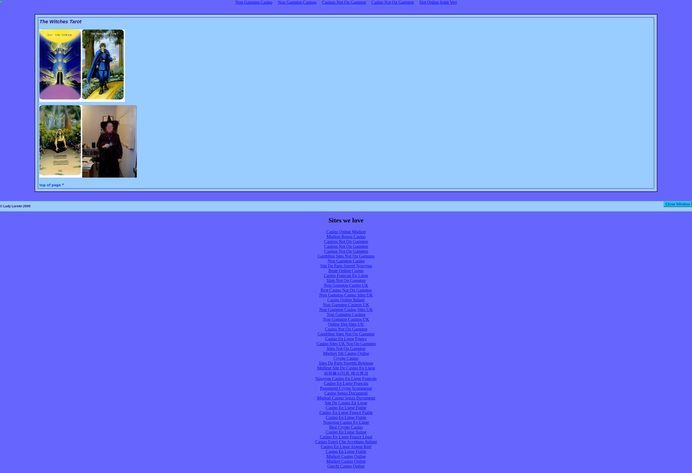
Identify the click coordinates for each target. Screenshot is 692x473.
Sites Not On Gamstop (346, 348)
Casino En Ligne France (346, 339)
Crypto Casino (346, 358)
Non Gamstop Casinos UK (346, 304)
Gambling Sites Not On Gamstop (346, 256)
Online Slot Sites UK (346, 324)
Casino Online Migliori (346, 231)
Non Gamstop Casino (346, 261)
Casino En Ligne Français (346, 383)
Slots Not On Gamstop (346, 280)
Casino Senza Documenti (346, 393)
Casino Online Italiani (346, 300)
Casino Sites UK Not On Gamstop (346, 343)
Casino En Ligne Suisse (346, 432)
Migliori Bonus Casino (346, 236)
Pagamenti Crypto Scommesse (346, 388)
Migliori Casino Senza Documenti (346, 398)
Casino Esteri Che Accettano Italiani (346, 441)
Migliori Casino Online (346, 456)
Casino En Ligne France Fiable (346, 412)
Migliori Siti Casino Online (346, 353)
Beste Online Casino (346, 270)
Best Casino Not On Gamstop (346, 290)
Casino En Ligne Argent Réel (346, 446)
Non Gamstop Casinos (346, 314)
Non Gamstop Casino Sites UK (346, 295)
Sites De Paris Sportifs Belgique (346, 363)
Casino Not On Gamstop (346, 329)
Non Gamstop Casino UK (346, 285)
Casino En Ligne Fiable (346, 407)
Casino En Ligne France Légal (346, 437)
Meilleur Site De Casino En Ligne (346, 368)
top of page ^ (51, 185)
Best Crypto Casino (346, 427)
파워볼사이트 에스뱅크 (346, 373)
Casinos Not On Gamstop (346, 241)
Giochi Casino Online (346, 466)
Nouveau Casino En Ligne (346, 422)
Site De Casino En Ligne (346, 403)
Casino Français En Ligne (346, 275)
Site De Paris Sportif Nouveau (346, 266)
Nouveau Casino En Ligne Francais (346, 378)
